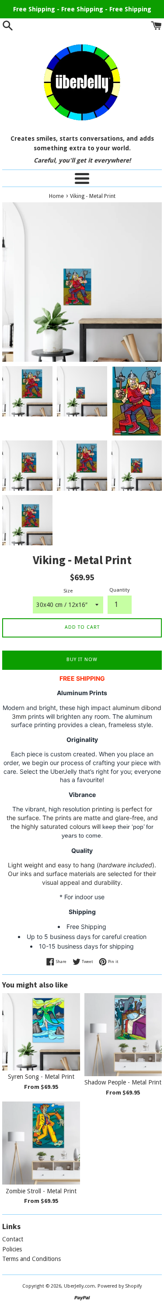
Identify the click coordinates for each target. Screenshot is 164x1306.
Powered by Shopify (120, 1286)
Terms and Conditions (31, 1258)
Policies (12, 1249)
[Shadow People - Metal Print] (123, 1034)
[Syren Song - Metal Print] (41, 1032)
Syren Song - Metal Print (41, 1076)
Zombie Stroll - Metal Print (41, 1191)
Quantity (119, 590)
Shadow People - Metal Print (122, 1082)
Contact (12, 1239)
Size (68, 591)
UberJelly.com (79, 1286)
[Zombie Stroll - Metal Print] (41, 1143)
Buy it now (82, 659)
